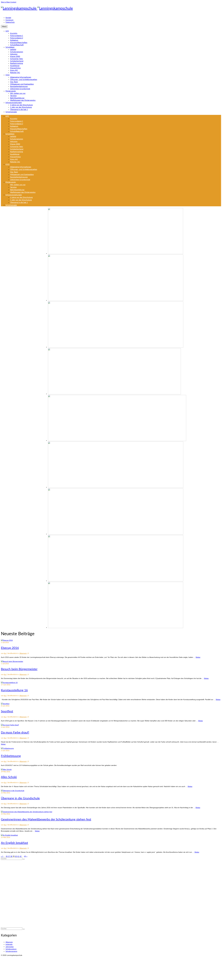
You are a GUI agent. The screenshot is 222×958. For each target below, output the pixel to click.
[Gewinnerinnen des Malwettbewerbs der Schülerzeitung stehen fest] (26, 812)
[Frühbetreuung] (7, 748)
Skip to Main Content (8, 2)
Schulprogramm (11, 951)
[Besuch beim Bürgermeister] (12, 661)
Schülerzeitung (11, 949)
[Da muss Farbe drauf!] (10, 725)
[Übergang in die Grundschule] (12, 791)
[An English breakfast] (9, 835)
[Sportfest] (5, 704)
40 (16, 856)
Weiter (198, 657)
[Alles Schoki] (6, 769)
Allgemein (23, 653)
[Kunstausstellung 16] (9, 682)
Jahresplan (10, 947)
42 (21, 856)
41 (18, 856)
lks (5, 653)
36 (7, 856)
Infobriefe (9, 944)
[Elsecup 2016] (7, 640)
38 (11, 856)
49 (25, 856)
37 (9, 856)
